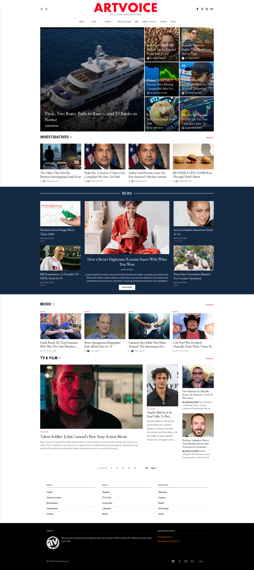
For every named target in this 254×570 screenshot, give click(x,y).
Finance (161, 497)
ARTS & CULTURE (124, 22)
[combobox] (202, 561)
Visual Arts (107, 503)
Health (161, 503)
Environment (52, 503)
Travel (161, 514)
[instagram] (207, 9)
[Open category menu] (41, 9)
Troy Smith (95, 351)
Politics (50, 514)
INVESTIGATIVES (54, 137)
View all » (210, 138)
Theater (105, 492)
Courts (50, 492)
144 (146, 468)
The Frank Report (164, 537)
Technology (163, 508)
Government (52, 508)
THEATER (163, 22)
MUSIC (173, 22)
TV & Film (44, 432)
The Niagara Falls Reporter (168, 541)
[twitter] (202, 9)
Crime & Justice (54, 497)
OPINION (107, 22)
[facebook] (197, 9)
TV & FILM (49, 358)
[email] (212, 9)
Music (43, 312)
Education (162, 492)
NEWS (94, 22)
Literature (106, 508)
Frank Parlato (52, 181)
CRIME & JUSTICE (149, 22)
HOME (81, 22)
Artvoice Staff (49, 351)
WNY (137, 22)
